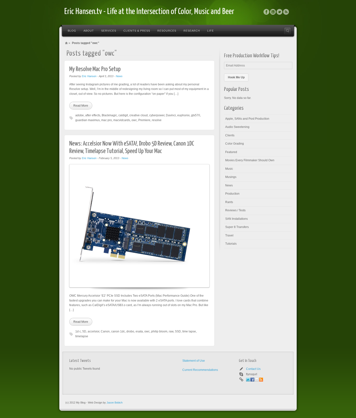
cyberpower (156, 115)
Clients (229, 135)
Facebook (266, 12)
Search (287, 30)
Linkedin (273, 12)
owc (134, 120)
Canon (105, 331)
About (89, 30)
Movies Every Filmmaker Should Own (249, 160)
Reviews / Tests (235, 210)
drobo (130, 331)
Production (232, 193)
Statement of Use (193, 360)
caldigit (123, 115)
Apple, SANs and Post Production (247, 118)
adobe (79, 115)
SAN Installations (236, 218)
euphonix (183, 115)
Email (257, 379)
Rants (229, 202)
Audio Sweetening (237, 127)
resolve (157, 120)
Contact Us (253, 369)
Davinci (171, 115)
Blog (72, 30)
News (119, 76)
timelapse (81, 336)
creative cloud (138, 115)
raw (171, 331)
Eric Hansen (89, 76)
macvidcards (121, 120)
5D (84, 331)
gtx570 (195, 115)
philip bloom (159, 331)
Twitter (279, 12)
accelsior (93, 331)
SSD (178, 331)
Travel (229, 235)
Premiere (144, 120)
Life (210, 30)
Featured (231, 152)
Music (229, 168)
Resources (166, 30)
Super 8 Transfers (237, 227)
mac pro (106, 120)
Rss (286, 12)
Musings (230, 177)
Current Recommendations (200, 370)
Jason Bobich (115, 402)
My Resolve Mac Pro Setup (95, 69)
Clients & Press (137, 30)
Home (66, 43)
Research (192, 30)
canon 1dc (118, 331)
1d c (78, 331)
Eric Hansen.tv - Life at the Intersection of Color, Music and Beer (149, 12)
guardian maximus (87, 120)
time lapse (189, 331)
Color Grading (234, 143)
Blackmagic (109, 115)
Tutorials (231, 243)
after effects (92, 115)
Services (108, 30)
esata (139, 331)
